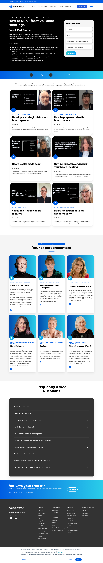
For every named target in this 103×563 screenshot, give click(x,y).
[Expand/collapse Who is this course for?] (87, 407)
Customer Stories (43, 6)
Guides (54, 522)
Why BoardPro (53, 6)
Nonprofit (84, 510)
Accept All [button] (78, 559)
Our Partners (71, 528)
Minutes (40, 515)
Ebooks (54, 520)
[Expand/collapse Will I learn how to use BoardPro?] (87, 454)
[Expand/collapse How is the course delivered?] (87, 427)
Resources (68, 6)
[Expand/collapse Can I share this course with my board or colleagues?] (87, 467)
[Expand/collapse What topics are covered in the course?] (87, 420)
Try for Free (82, 6)
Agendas (40, 510)
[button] (74, 6)
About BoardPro (72, 515)
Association (85, 513)
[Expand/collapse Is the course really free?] (87, 413)
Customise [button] (23, 559)
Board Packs (41, 513)
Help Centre (70, 521)
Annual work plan (43, 533)
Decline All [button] (71, 559)
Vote (39, 518)
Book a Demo (71, 513)
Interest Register (42, 531)
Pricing (61, 6)
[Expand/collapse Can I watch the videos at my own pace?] (87, 434)
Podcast (54, 515)
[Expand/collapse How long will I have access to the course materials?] (87, 460)
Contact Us (70, 518)
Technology (85, 515)
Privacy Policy (60, 552)
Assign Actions (42, 521)
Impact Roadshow (57, 530)
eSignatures (41, 523)
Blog (53, 525)
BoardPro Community (58, 528)
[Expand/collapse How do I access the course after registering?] (87, 447)
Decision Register (43, 528)
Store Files (41, 526)
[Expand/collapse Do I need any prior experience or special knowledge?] (87, 440)
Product (34, 6)
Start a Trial (70, 510)
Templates (55, 517)
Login (90, 6)
